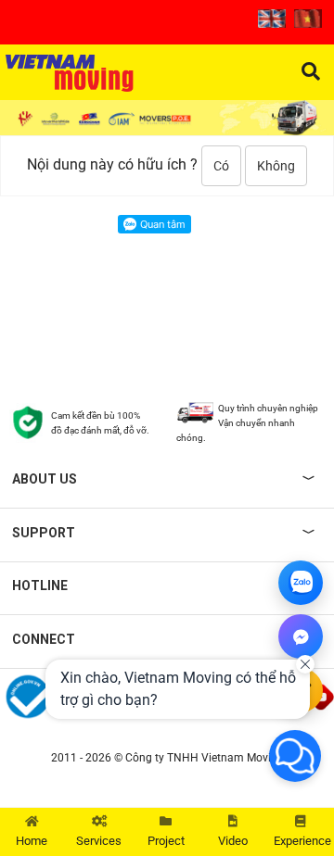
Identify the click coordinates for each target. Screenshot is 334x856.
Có (221, 165)
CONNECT (43, 639)
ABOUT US (44, 479)
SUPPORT (43, 532)
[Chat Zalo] (300, 582)
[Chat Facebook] (300, 636)
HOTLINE (40, 585)
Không (276, 165)
